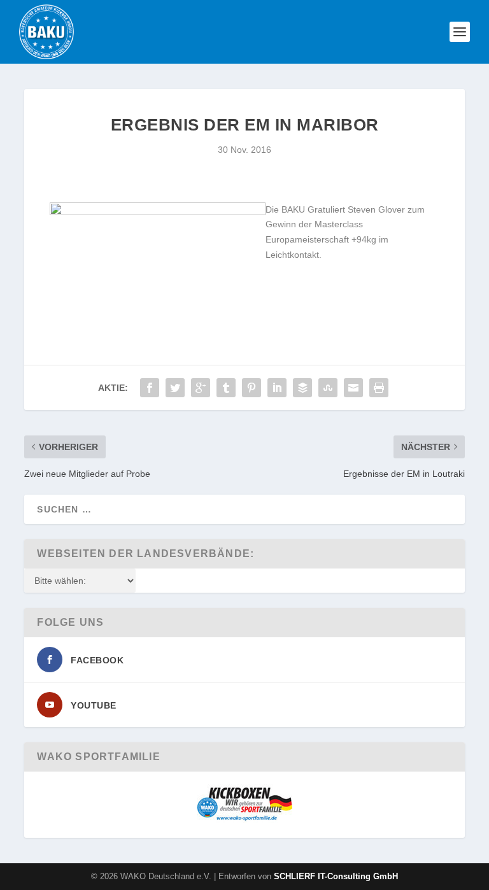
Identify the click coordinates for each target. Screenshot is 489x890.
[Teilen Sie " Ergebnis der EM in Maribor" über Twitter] (175, 387)
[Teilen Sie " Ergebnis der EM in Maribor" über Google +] (200, 387)
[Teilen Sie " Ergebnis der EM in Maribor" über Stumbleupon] (328, 387)
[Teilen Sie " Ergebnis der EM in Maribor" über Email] (353, 387)
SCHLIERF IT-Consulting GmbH (336, 876)
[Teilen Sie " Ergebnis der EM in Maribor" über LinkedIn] (277, 387)
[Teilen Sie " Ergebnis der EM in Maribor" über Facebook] (149, 387)
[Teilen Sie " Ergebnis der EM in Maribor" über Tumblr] (226, 387)
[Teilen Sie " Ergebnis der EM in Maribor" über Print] (379, 387)
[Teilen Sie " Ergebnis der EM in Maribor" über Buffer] (302, 387)
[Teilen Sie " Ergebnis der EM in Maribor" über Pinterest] (251, 387)
